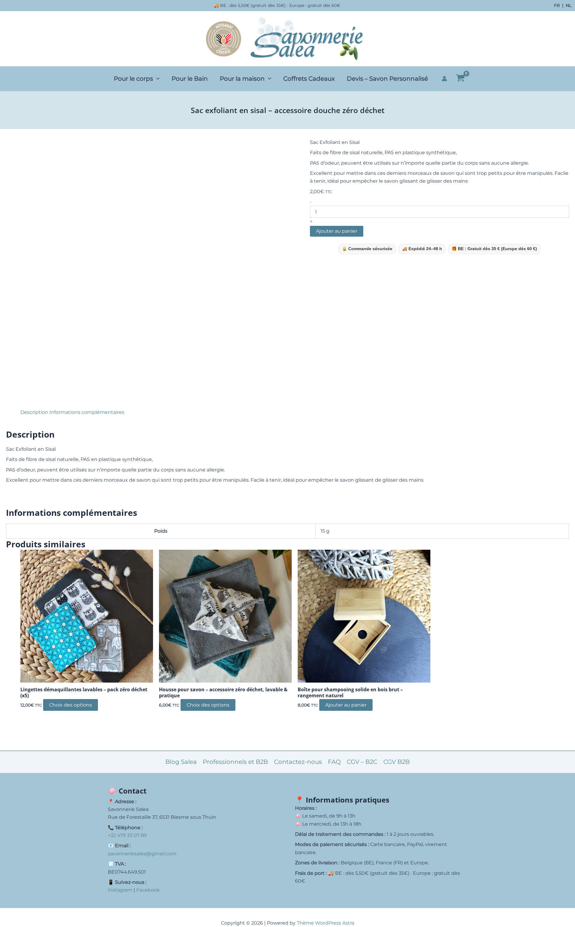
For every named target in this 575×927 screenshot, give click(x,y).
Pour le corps (133, 78)
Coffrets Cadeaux (309, 78)
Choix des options (70, 705)
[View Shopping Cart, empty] (460, 78)
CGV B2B (396, 761)
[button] (156, 78)
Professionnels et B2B (235, 761)
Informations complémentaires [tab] (86, 412)
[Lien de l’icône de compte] (444, 78)
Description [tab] (34, 412)
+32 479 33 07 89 (127, 835)
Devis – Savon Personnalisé (387, 78)
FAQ (334, 761)
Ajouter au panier (336, 231)
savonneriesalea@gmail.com (142, 854)
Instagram (120, 890)
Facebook (148, 890)
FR (557, 5)
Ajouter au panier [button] (346, 705)
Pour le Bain (190, 78)
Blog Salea (181, 761)
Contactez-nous (298, 761)
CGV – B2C (362, 761)
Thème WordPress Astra (325, 923)
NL (568, 5)
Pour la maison (242, 78)
